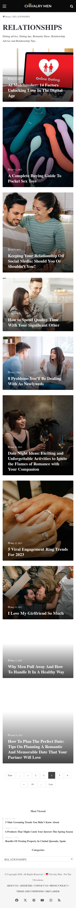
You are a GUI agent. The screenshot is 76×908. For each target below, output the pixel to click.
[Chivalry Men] (38, 6)
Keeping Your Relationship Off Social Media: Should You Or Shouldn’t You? (36, 260)
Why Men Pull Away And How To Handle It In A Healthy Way (36, 669)
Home (8, 16)
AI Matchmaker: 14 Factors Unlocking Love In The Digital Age (35, 90)
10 (32, 784)
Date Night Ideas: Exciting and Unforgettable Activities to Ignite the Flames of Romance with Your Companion (37, 461)
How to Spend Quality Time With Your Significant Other (34, 322)
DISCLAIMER (53, 891)
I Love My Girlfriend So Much (36, 613)
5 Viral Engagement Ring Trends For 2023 (38, 551)
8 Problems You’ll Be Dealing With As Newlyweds (34, 381)
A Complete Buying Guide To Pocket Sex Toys (34, 178)
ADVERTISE (26, 885)
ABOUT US (12, 885)
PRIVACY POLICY (59, 885)
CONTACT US (41, 885)
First (10, 775)
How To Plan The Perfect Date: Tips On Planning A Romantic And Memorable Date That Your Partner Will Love (37, 749)
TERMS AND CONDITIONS (30, 891)
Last (51, 784)
